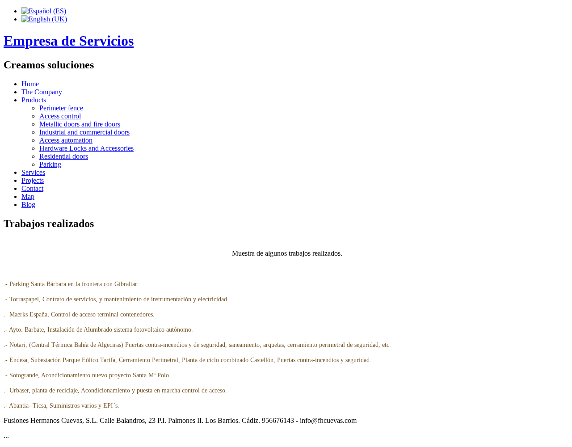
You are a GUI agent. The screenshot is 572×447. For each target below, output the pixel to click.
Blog (28, 204)
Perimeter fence (61, 108)
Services (33, 172)
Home (30, 84)
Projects (32, 180)
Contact (32, 188)
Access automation (66, 140)
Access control (60, 116)
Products (33, 100)
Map (27, 196)
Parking (50, 164)
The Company (41, 92)
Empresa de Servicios (69, 41)
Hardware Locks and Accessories (86, 148)
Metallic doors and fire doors (79, 124)
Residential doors (63, 156)
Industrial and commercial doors (84, 132)
